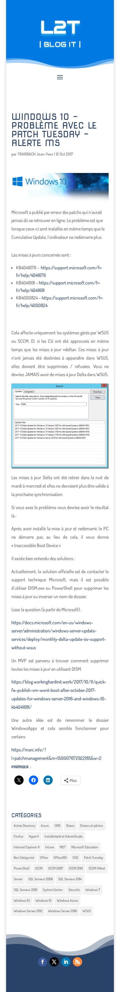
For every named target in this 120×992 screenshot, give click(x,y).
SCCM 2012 (76, 868)
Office (44, 857)
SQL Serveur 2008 (40, 879)
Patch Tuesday (93, 857)
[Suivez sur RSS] (77, 961)
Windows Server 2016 (62, 911)
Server (18, 879)
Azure (45, 825)
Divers (70, 825)
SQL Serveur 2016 (25, 890)
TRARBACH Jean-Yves (35, 153)
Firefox (18, 836)
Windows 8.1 (22, 900)
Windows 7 (92, 890)
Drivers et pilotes (91, 825)
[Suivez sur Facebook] (42, 961)
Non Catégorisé (24, 857)
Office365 (60, 857)
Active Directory (24, 825)
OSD (75, 857)
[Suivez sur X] (54, 961)
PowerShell (21, 868)
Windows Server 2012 (28, 911)
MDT (63, 847)
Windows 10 (43, 900)
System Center (53, 890)
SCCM (39, 868)
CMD (57, 825)
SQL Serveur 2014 (70, 879)
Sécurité (74, 890)
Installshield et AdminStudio (64, 836)
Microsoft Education (84, 847)
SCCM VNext (97, 868)
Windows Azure (67, 900)
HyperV (34, 836)
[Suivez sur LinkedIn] (65, 961)
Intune (49, 847)
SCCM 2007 (55, 868)
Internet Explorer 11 (27, 847)
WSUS (86, 911)
